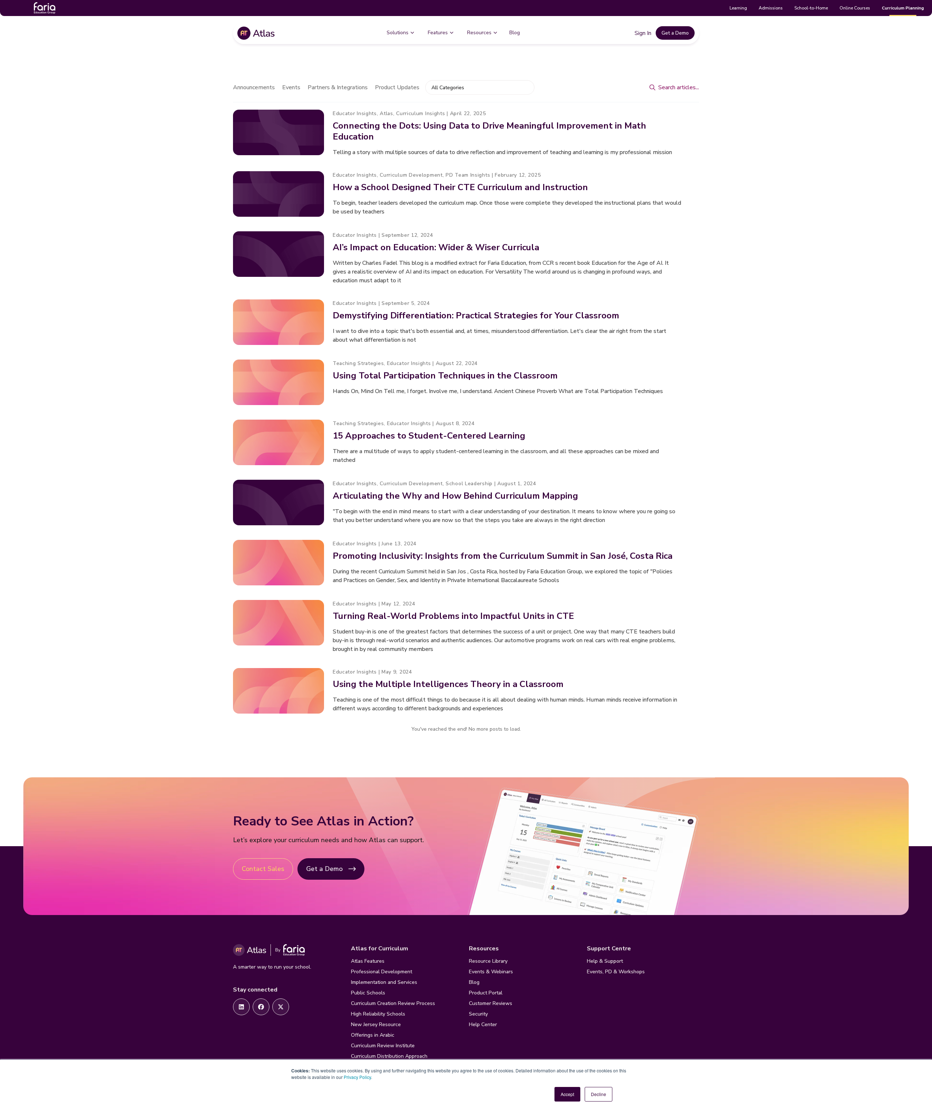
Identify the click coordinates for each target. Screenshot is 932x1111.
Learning (738, 8)
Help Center (483, 1024)
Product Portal (485, 992)
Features (438, 32)
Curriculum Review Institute (383, 1045)
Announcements (254, 87)
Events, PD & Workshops (616, 971)
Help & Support (605, 961)
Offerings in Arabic (372, 1035)
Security (478, 1013)
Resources (479, 32)
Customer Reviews (490, 1003)
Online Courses (855, 8)
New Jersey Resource (376, 1024)
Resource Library (488, 961)
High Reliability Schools (378, 1013)
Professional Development (381, 971)
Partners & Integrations (338, 87)
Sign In (643, 33)
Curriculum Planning (903, 8)
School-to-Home (811, 8)
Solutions (397, 32)
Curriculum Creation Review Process (393, 1003)
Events (291, 87)
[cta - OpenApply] (241, 1006)
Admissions (771, 8)
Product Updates (397, 87)
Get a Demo (675, 33)
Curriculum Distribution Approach (389, 1056)
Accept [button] (567, 1094)
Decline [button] (598, 1094)
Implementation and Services (384, 982)
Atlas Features (367, 961)
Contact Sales (263, 868)
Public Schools (368, 992)
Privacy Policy (357, 1077)
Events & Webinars (491, 971)
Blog (514, 32)
